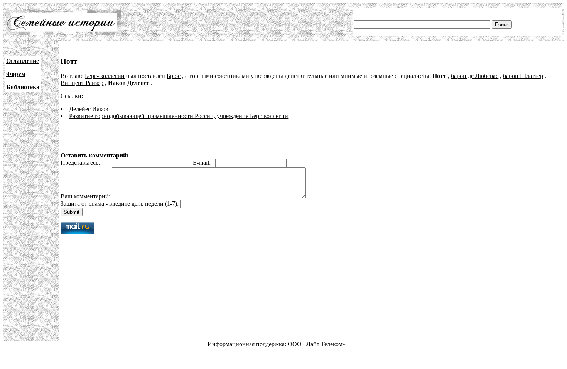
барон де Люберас (474, 76)
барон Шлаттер (523, 76)
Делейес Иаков (88, 109)
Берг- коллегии (105, 76)
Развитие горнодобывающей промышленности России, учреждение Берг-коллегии (178, 116)
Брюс (174, 76)
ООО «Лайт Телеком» (317, 344)
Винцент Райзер (82, 83)
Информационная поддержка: (248, 344)
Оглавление (22, 61)
